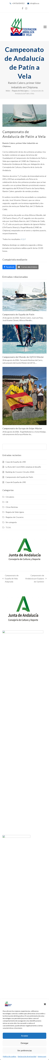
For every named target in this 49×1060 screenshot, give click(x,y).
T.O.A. (8, 527)
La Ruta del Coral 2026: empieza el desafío (23, 467)
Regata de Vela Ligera (15, 512)
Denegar (24, 1043)
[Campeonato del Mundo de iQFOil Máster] (24, 339)
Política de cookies (9, 1056)
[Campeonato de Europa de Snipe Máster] (24, 396)
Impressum (42, 1056)
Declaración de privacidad (27, 1056)
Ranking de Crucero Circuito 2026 (19, 472)
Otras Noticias (12, 507)
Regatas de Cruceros (15, 517)
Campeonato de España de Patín (18, 314)
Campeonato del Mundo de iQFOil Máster (23, 357)
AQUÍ (23, 239)
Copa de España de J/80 (15, 462)
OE (7, 502)
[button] (45, 1004)
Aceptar (24, 1036)
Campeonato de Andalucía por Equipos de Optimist (34, 578)
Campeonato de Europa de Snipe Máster (22, 428)
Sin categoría (11, 522)
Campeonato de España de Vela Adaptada (10, 578)
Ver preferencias (24, 1050)
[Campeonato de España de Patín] (24, 296)
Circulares (10, 497)
